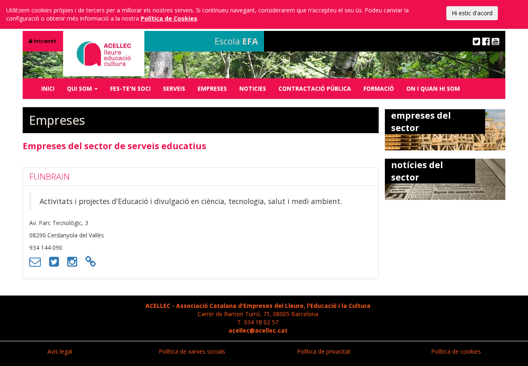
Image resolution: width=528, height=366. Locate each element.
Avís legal (59, 351)
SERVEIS (174, 88)
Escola (236, 41)
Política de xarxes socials (192, 351)
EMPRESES (212, 88)
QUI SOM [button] (80, 88)
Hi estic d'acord (472, 13)
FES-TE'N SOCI (130, 88)
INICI (47, 88)
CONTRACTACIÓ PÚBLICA (314, 88)
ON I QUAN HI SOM (433, 88)
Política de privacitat (324, 351)
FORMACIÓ (378, 88)
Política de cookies (456, 351)
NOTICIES (252, 88)
